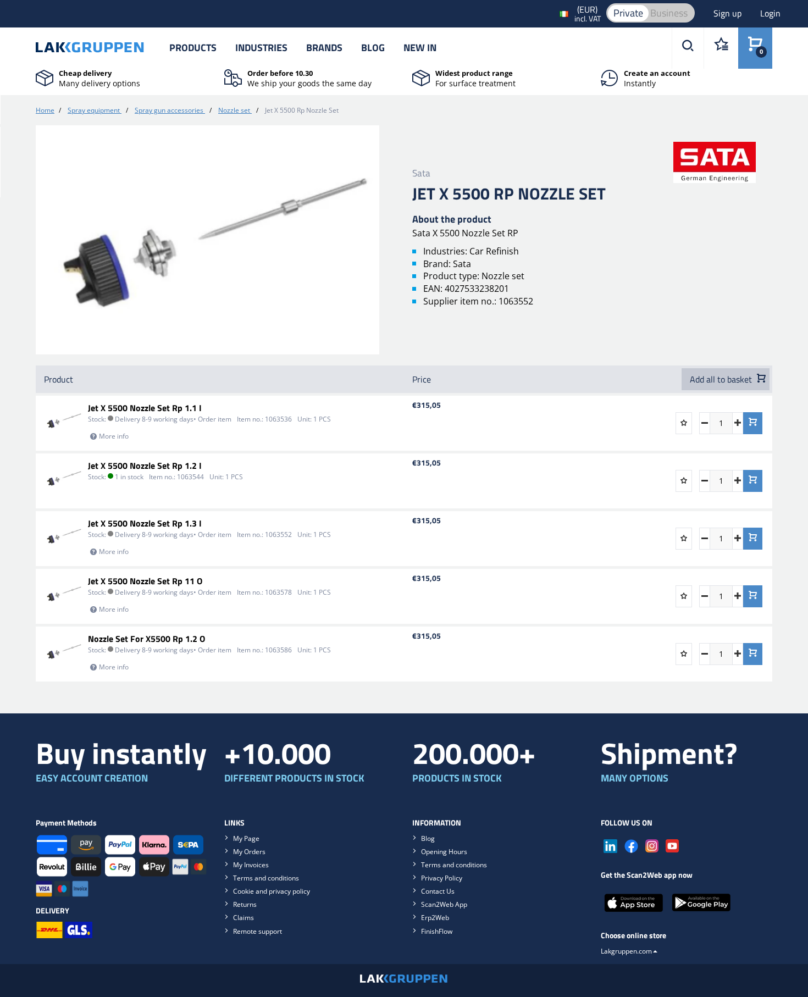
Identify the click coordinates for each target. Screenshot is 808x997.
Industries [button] (261, 47)
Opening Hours (444, 851)
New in (419, 47)
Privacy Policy (441, 878)
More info (114, 436)
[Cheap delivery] (44, 77)
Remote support (257, 931)
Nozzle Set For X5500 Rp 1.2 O (146, 638)
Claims (243, 917)
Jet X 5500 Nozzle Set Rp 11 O (145, 581)
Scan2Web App (444, 904)
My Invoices (251, 864)
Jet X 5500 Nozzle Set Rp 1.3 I (145, 523)
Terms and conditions (266, 878)
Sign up (728, 13)
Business (669, 12)
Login (770, 13)
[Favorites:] (721, 48)
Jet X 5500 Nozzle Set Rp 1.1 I (145, 407)
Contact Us (438, 891)
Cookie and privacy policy (271, 891)
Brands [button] (324, 47)
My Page (246, 838)
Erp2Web (435, 917)
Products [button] (193, 47)
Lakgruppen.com (626, 951)
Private (628, 12)
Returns (245, 904)
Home (45, 110)
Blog (373, 47)
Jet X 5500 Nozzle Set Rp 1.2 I (145, 465)
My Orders (249, 851)
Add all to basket (722, 379)
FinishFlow (436, 931)
